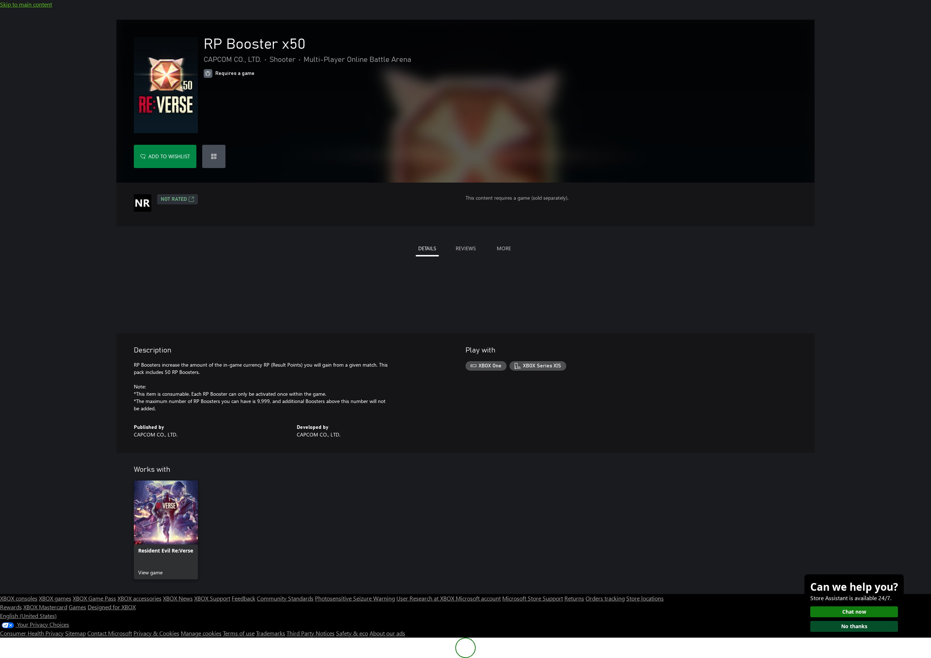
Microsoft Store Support (532, 598)
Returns (574, 598)
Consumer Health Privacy (32, 633)
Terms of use (239, 633)
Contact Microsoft (109, 633)
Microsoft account (478, 598)
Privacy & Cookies (156, 633)
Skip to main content (26, 4)
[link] (166, 529)
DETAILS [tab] (427, 248)
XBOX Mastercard (45, 607)
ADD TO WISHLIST (169, 156)
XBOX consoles (18, 598)
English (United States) (28, 615)
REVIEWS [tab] (466, 248)
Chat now (854, 611)
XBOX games (55, 598)
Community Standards (285, 598)
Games (77, 607)
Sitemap (75, 633)
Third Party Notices (311, 633)
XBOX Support (212, 598)
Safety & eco (352, 633)
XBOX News (178, 598)
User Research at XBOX (426, 598)
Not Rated (174, 199)
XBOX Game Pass (94, 598)
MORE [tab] (504, 248)
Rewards (11, 607)
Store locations (645, 598)
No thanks (854, 626)
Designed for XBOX (112, 607)
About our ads (387, 633)
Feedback (243, 598)
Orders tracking (605, 598)
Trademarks (270, 633)
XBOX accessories (139, 598)
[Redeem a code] (213, 156)
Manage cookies (201, 633)
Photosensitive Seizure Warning (355, 598)
